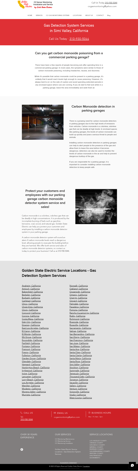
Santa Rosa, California (80, 361)
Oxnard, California (78, 300)
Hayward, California (31, 364)
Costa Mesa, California (32, 319)
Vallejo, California (78, 385)
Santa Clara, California (80, 352)
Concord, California (31, 313)
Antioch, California (31, 288)
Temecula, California (79, 373)
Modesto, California (31, 388)
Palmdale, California (79, 303)
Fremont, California (31, 349)
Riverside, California (79, 322)
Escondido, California (32, 340)
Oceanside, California (80, 291)
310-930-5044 (111, 2)
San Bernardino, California (82, 334)
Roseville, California (79, 325)
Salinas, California (78, 331)
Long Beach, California (32, 379)
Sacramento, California (80, 328)
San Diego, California (80, 337)
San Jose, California (79, 343)
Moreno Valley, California (34, 391)
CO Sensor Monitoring (43, 2)
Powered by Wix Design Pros (69, 468)
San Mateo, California (80, 346)
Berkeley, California (31, 294)
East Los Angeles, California (35, 328)
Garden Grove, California (34, 358)
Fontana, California (31, 346)
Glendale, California (31, 361)
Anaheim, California (31, 285)
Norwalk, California (79, 285)
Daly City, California (31, 322)
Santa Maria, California (80, 358)
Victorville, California (79, 391)
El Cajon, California (31, 331)
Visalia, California (78, 394)
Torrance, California (79, 379)
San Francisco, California (81, 340)
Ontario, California (78, 294)
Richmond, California (79, 319)
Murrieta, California (31, 394)
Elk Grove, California (32, 337)
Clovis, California (30, 310)
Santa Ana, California (79, 349)
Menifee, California (31, 385)
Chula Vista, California (32, 307)
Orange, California (78, 297)
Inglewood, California (32, 370)
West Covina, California (81, 397)
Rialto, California (77, 316)
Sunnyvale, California (79, 370)
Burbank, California (31, 297)
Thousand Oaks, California (82, 376)
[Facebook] (21, 449)
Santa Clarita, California (81, 355)
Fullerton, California (31, 355)
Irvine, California (29, 373)
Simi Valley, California (80, 364)
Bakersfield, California (32, 291)
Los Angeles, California (33, 382)
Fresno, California (30, 352)
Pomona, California (79, 310)
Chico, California (30, 303)
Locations (86, 466)
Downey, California (31, 325)
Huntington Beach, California (35, 367)
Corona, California (30, 316)
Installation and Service (43, 4)
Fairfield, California (31, 343)
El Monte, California (31, 334)
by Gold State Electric (43, 7)
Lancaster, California (31, 376)
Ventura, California (78, 388)
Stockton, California (79, 367)
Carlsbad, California (31, 300)
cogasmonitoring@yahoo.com (102, 6)
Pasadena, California (79, 307)
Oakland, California (79, 288)
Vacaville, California (79, 382)
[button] (57, 15)
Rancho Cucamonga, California (84, 313)
